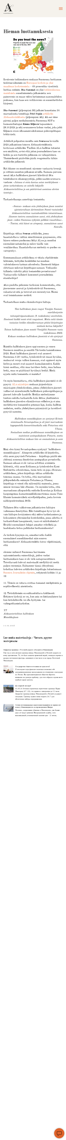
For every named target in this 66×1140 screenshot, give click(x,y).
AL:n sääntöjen (20, 384)
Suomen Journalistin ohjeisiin (19, 573)
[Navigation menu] (61, 8)
